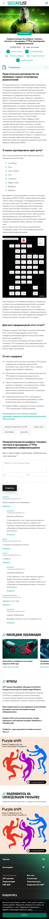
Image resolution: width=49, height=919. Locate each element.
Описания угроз (33, 881)
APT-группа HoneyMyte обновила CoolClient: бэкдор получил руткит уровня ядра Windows (22, 688)
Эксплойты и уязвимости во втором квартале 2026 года (18, 662)
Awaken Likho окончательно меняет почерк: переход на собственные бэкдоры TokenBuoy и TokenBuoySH (22, 720)
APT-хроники (8, 878)
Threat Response (9, 875)
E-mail (28, 475)
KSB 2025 (6, 885)
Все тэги (30, 875)
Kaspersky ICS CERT (35, 885)
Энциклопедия (9, 881)
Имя (4, 475)
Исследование (24, 33)
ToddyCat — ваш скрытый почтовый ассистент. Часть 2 (22, 730)
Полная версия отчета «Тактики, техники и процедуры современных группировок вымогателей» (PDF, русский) (24, 416)
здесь (30, 910)
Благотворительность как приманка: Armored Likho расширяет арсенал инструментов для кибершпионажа (24, 709)
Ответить (6, 506)
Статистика (32, 878)
